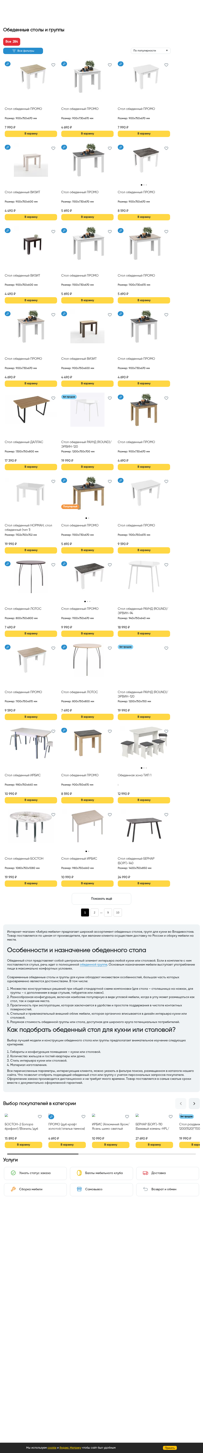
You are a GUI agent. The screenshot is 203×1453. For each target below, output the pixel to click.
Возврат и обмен (163, 1189)
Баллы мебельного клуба (104, 1173)
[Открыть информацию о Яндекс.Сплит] (19, 123)
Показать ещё (101, 898)
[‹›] (144, 162)
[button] (53, 66)
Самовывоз (93, 1189)
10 (117, 912)
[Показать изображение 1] (141, 185)
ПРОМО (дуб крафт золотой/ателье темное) (66, 1126)
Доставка (158, 1173)
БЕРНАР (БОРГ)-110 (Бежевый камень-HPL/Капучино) (152, 1127)
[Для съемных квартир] (8, 63)
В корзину (31, 133)
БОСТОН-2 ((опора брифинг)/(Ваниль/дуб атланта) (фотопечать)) (22, 1127)
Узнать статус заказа (35, 1173)
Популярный (70, 506)
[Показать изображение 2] (144, 185)
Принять (170, 1447)
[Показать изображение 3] (146, 185)
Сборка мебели (30, 1189)
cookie (52, 1447)
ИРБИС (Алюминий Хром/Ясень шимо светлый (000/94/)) (110, 1127)
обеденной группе (93, 964)
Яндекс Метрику (70, 1447)
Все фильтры (25, 50)
